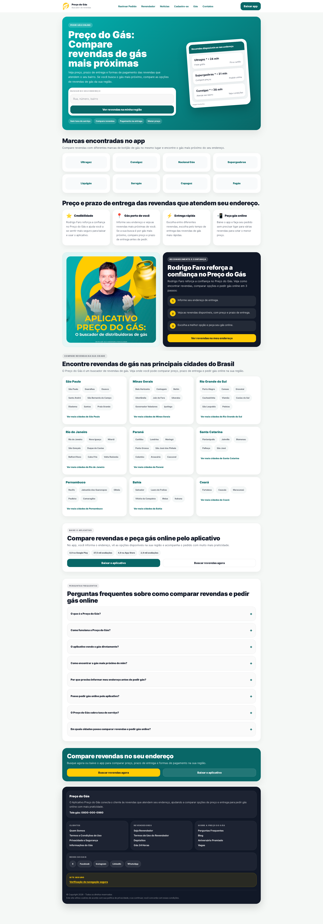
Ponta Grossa (142, 448)
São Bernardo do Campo (99, 398)
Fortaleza (207, 490)
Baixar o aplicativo (113, 563)
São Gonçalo (74, 448)
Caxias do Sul (242, 398)
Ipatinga (168, 406)
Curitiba (139, 439)
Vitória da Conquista (145, 498)
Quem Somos (77, 830)
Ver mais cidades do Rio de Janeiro (85, 467)
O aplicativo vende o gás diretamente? (95, 646)
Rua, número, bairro (85, 98)
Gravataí (240, 389)
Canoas (225, 389)
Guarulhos (90, 389)
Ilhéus (165, 498)
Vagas (201, 845)
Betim (176, 389)
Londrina (154, 439)
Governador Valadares (146, 406)
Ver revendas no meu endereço (212, 338)
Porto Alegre (208, 389)
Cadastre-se (181, 6)
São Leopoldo (209, 406)
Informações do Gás (81, 845)
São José (221, 448)
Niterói (111, 439)
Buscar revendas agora (209, 563)
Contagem (161, 389)
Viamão (225, 398)
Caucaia (222, 490)
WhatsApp (133, 864)
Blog (200, 835)
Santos (87, 406)
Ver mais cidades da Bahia (148, 508)
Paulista (72, 498)
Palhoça (206, 448)
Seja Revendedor (143, 830)
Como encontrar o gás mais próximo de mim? (99, 663)
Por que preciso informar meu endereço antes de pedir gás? (108, 679)
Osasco (105, 389)
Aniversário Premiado (210, 840)
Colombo (139, 457)
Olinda (117, 490)
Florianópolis (208, 439)
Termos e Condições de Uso (85, 835)
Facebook (84, 864)
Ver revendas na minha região (122, 109)
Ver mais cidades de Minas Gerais (152, 416)
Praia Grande (104, 406)
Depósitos (140, 840)
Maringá (169, 439)
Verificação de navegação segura (88, 881)
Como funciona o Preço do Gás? (91, 630)
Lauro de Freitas (159, 490)
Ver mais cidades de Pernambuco (85, 508)
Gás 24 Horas (141, 845)
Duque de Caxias (95, 448)
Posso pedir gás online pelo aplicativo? (95, 696)
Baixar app (251, 6)
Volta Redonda (111, 457)
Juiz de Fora (159, 398)
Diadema (72, 406)
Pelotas (226, 406)
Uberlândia (140, 398)
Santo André (74, 398)
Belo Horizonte (142, 389)
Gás (195, 6)
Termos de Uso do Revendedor (151, 835)
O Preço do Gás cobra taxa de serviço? (95, 712)
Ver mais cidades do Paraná (149, 467)
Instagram (101, 864)
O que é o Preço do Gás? (86, 613)
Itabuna (178, 498)
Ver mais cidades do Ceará (215, 500)
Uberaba (176, 398)
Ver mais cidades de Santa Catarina (220, 458)
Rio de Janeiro (75, 439)
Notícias (164, 6)
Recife (71, 490)
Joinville (225, 439)
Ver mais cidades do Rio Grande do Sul (221, 416)
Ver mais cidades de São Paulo (83, 416)
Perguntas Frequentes (211, 830)
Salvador (139, 490)
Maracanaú (238, 490)
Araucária (155, 457)
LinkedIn (117, 864)
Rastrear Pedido (127, 6)
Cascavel (171, 457)
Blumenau (241, 439)
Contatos (208, 6)
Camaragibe (89, 498)
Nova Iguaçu (95, 439)
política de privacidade (118, 898)
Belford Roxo (74, 457)
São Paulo (73, 389)
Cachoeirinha (208, 398)
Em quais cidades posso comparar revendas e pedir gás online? (111, 729)
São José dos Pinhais (165, 448)
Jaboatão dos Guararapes (94, 490)
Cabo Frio (92, 457)
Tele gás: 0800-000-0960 (86, 812)
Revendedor (148, 6)
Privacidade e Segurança (83, 840)
